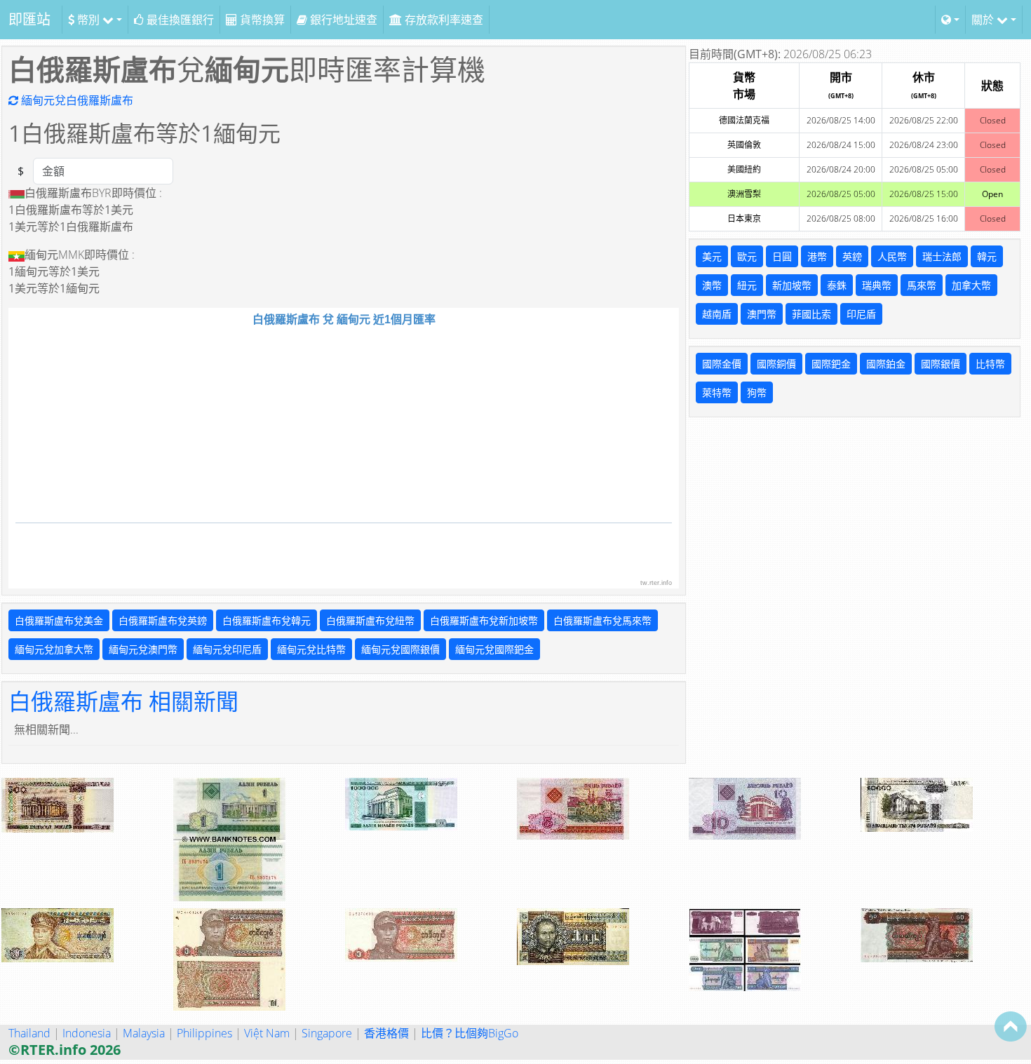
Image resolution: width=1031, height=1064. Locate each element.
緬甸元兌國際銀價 (400, 649)
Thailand (29, 1033)
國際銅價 (776, 363)
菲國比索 (811, 314)
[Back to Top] (1010, 1026)
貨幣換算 (261, 19)
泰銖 (837, 285)
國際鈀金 (831, 363)
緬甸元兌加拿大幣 (54, 649)
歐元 (747, 256)
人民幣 (892, 256)
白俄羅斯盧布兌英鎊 (163, 620)
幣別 (88, 19)
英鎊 (852, 256)
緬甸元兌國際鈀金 (494, 649)
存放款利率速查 (442, 19)
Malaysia (144, 1033)
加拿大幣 (971, 285)
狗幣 (757, 392)
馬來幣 (921, 285)
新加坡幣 (791, 285)
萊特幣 (717, 392)
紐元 (747, 285)
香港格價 (386, 1033)
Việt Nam (267, 1033)
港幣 (817, 256)
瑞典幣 (876, 285)
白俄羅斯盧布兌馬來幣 (602, 620)
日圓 (782, 256)
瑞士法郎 (942, 256)
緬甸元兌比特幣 (311, 649)
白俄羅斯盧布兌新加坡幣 (484, 620)
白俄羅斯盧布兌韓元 (266, 620)
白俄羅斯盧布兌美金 (59, 620)
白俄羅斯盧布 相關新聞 (123, 701)
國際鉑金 (885, 363)
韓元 (987, 256)
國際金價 (721, 363)
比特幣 (990, 363)
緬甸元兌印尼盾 (227, 649)
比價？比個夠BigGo (469, 1033)
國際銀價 (940, 363)
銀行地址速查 (342, 19)
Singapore (327, 1033)
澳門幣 (761, 314)
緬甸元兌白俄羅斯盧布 (75, 100)
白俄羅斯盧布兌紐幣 (370, 620)
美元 (712, 256)
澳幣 (712, 285)
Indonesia (86, 1033)
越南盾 (717, 314)
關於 (984, 19)
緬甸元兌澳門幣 (143, 649)
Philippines (204, 1033)
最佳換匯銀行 (179, 19)
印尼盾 (861, 314)
